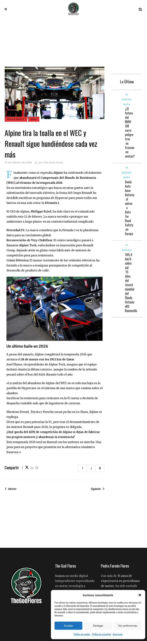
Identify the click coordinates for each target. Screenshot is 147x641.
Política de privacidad (101, 634)
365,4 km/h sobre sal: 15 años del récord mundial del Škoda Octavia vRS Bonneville (131, 282)
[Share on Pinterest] (36, 467)
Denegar (98, 625)
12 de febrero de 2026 (18, 162)
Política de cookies (82, 634)
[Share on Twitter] (27, 467)
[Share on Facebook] (22, 467)
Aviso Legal (117, 634)
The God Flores (53, 162)
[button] (140, 595)
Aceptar (68, 625)
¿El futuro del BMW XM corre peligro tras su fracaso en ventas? (130, 132)
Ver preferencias (127, 625)
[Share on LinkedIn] (32, 467)
